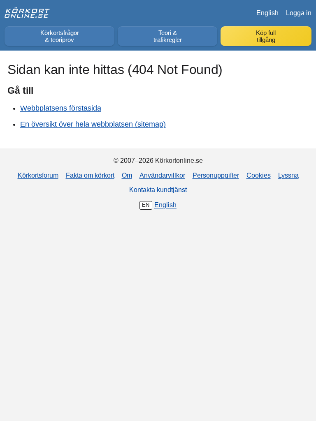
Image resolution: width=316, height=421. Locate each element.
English (267, 12)
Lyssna (288, 175)
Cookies (258, 175)
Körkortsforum (38, 175)
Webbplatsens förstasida (60, 108)
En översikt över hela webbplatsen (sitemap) (93, 124)
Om (127, 175)
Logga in (298, 12)
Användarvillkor (162, 175)
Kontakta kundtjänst (158, 189)
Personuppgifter (216, 175)
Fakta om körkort (90, 175)
